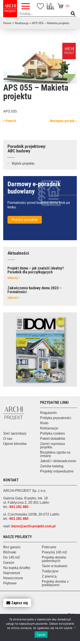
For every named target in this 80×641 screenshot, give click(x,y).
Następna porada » (63, 121)
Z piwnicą (49, 576)
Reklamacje (49, 428)
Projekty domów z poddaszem (55, 583)
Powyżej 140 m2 (54, 552)
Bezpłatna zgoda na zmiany (55, 454)
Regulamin (48, 413)
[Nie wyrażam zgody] (75, 627)
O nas (7, 438)
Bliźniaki (9, 552)
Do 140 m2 (11, 557)
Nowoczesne (13, 578)
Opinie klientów (15, 444)
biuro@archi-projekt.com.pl (33, 526)
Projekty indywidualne (57, 471)
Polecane (49, 547)
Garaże (8, 562)
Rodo (44, 423)
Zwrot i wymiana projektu (52, 445)
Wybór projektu (23, 163)
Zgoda (41, 634)
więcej (13, 278)
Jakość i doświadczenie (58, 461)
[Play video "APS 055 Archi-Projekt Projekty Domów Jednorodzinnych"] (40, 63)
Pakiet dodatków (52, 438)
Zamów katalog (51, 466)
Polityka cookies (52, 433)
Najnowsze (11, 573)
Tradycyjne (50, 571)
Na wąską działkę (16, 568)
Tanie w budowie (54, 566)
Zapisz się (19, 603)
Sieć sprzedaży (14, 433)
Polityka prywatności (55, 418)
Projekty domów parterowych (54, 559)
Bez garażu (11, 547)
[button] (73, 14)
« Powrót (9, 121)
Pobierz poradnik (25, 219)
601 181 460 (18, 507)
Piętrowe (10, 583)
